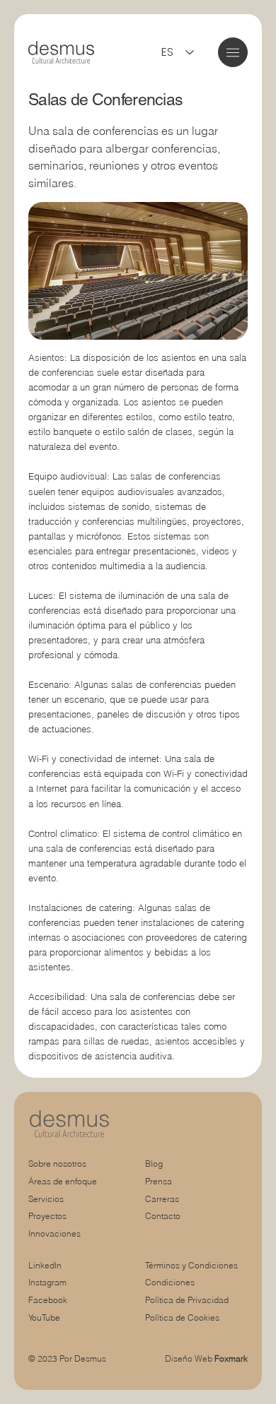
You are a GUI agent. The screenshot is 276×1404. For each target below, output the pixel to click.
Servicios (46, 1199)
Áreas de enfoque (62, 1181)
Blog (154, 1163)
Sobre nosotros (57, 1163)
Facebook (47, 1300)
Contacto (162, 1215)
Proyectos (47, 1215)
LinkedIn (45, 1265)
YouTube (44, 1317)
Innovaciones (54, 1233)
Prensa (158, 1181)
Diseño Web (206, 1358)
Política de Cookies (182, 1317)
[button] (232, 52)
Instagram (47, 1282)
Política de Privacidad (187, 1300)
